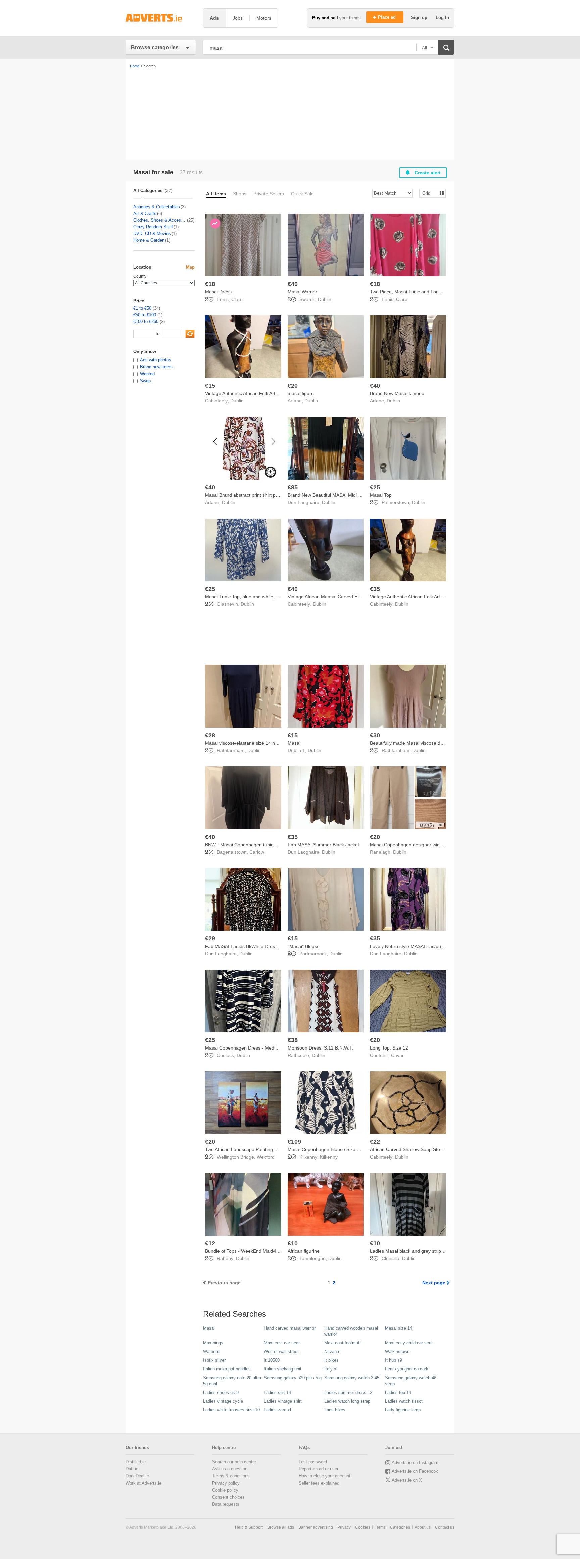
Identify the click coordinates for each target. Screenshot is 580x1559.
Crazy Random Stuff (153, 226)
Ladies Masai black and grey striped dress (415, 1251)
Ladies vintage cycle (223, 1401)
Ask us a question (229, 1468)
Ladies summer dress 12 (348, 1392)
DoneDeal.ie (137, 1476)
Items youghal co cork (406, 1369)
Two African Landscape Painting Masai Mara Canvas (261, 1149)
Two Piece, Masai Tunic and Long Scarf (412, 291)
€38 (293, 1040)
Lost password (313, 1461)
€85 (293, 487)
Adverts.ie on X (407, 1480)
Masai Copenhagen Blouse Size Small (328, 1149)
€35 (375, 589)
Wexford (266, 1157)
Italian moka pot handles (227, 1369)
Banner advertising (315, 1527)
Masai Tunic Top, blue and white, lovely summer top (260, 596)
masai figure (301, 393)
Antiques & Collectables (156, 206)
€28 (210, 735)
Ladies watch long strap (347, 1401)
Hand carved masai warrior (290, 1328)
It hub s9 (393, 1360)
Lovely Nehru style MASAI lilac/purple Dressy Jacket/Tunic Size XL (440, 946)
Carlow (256, 852)
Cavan (398, 1055)
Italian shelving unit (282, 1369)
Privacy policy (226, 1483)
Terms (380, 1527)
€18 (210, 284)
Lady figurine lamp (403, 1409)
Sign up (420, 17)
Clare (237, 299)
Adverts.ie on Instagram (415, 1462)
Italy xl (330, 1369)
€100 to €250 (145, 321)
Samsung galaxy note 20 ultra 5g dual (232, 1380)
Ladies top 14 (398, 1392)
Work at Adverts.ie (143, 1483)
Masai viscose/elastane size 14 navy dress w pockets (261, 743)
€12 (210, 1243)
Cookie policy (225, 1490)
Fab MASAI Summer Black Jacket (323, 844)
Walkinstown (397, 1351)
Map (190, 267)
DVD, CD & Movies (152, 233)
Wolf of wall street (281, 1351)
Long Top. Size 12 (389, 1048)
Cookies (362, 1527)
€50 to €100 (144, 314)
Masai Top (381, 495)
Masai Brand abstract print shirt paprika (247, 495)
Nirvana (331, 1351)
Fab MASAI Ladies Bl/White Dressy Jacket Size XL (258, 946)
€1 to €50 (142, 308)
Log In (442, 17)
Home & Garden (148, 240)
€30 (375, 735)
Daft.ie (132, 1468)
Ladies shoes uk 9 (221, 1392)
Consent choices (228, 1497)
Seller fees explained (319, 1483)
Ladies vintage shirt (283, 1401)
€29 (210, 938)
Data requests (225, 1504)
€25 (375, 487)
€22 (375, 1141)
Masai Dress (218, 291)
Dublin (324, 299)
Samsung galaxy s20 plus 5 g (293, 1377)
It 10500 (272, 1360)
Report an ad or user (318, 1468)
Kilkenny (329, 1157)
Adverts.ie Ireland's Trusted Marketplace (161, 18)
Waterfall (211, 1351)
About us (423, 1527)
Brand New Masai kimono (397, 393)
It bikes (331, 1360)
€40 (293, 284)
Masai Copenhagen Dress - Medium (243, 1048)
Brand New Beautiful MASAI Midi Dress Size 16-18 (341, 495)
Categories (400, 1527)
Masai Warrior (302, 291)
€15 (210, 385)
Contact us (444, 1527)
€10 (293, 1243)
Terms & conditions (231, 1476)
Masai (294, 743)
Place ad (387, 17)
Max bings (213, 1342)
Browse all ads (280, 1527)
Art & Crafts (144, 213)
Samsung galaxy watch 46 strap (410, 1380)
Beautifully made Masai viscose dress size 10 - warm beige (432, 743)
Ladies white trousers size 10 (231, 1409)
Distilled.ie (136, 1461)
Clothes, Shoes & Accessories (159, 220)
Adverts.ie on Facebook (415, 1471)
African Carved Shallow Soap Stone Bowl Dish (419, 1149)
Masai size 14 (398, 1328)
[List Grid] (430, 192)
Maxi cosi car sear (282, 1342)
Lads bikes (334, 1409)
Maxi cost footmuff (342, 1342)
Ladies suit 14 (277, 1392)
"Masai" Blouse (304, 946)
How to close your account (324, 1476)
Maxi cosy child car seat (409, 1342)
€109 (294, 1141)
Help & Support (249, 1527)
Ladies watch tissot (404, 1401)
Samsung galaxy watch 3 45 (351, 1377)
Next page (433, 1282)
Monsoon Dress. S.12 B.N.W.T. (320, 1048)
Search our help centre (234, 1461)
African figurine (304, 1251)
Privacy (344, 1527)
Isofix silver (214, 1360)
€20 (293, 385)
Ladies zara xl (277, 1409)
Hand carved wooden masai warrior (351, 1331)
